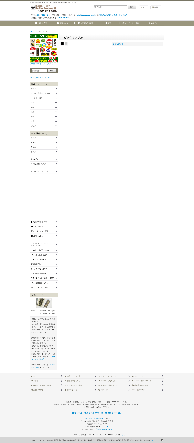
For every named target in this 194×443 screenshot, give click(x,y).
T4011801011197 (64, 18)
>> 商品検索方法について (40, 77)
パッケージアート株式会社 (94, 418)
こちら (106, 427)
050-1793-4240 (44, 15)
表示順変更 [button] (119, 44)
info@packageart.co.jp (86, 15)
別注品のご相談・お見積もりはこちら (113, 15)
